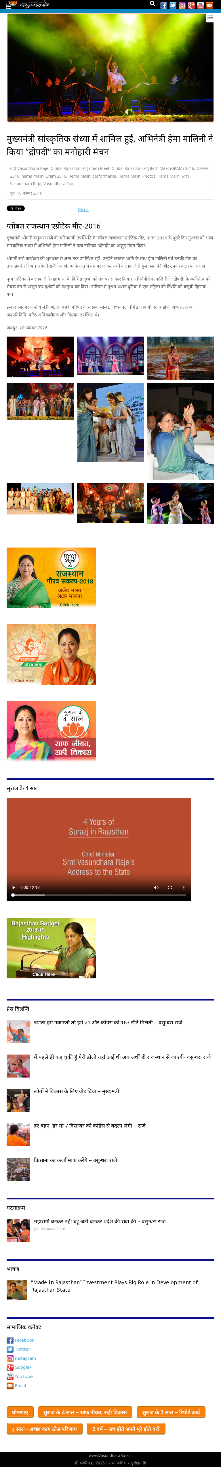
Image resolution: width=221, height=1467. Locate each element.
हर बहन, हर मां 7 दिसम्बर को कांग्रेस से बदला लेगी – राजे (90, 1125)
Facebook (24, 1340)
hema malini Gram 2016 (44, 176)
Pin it (83, 209)
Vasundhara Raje (59, 183)
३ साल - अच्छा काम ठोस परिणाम (44, 1428)
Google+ (23, 1367)
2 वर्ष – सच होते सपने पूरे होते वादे (126, 1428)
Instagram (25, 1358)
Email (20, 1385)
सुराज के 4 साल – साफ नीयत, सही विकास (85, 1412)
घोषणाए (20, 1412)
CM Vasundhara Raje (29, 168)
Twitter (22, 1349)
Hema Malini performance (92, 176)
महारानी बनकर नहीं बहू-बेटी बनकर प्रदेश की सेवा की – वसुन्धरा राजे (100, 1221)
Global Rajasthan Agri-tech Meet (80, 168)
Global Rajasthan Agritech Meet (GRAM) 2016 (153, 168)
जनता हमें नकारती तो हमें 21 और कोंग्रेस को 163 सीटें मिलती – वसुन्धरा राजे (108, 1022)
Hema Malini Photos (137, 176)
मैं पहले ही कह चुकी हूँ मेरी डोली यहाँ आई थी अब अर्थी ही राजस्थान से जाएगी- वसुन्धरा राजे (122, 1056)
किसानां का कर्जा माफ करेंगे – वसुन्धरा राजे (75, 1160)
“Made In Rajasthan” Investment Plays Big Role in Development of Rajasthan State (114, 1286)
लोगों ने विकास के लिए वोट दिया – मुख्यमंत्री (76, 1091)
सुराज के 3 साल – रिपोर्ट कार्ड (171, 1412)
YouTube (23, 1376)
